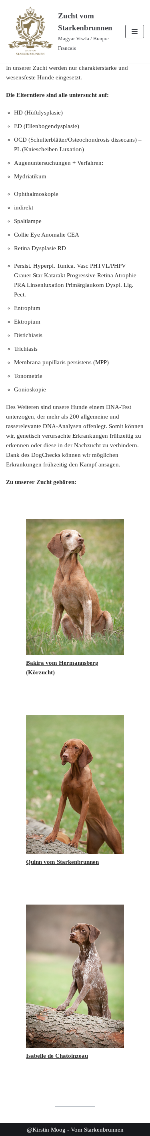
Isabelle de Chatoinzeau (57, 1056)
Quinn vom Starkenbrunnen (62, 862)
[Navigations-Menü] (134, 31)
